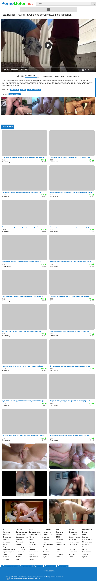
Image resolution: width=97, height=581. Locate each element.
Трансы (85, 554)
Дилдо (84, 534)
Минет (18, 544)
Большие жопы (21, 532)
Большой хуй (47, 532)
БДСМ (71, 529)
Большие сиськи (35, 532)
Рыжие (84, 549)
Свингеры (46, 552)
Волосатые (7, 534)
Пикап (71, 547)
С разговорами (8, 552)
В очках (85, 532)
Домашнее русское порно (26, 537)
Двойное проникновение (52, 534)
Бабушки (59, 529)
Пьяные (32, 549)
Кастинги (45, 539)
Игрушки (6, 539)
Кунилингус (46, 542)
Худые (44, 557)
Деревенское (74, 534)
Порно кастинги (9, 549)
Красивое (6, 542)
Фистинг (19, 557)
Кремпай (19, 542)
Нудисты (32, 547)
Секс (57, 552)
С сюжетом (20, 552)
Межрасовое (87, 542)
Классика (59, 539)
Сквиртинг (73, 552)
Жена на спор (62, 566)
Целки (58, 557)
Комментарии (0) (73, 76)
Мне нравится (18, 76)
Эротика (32, 559)
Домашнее (7, 537)
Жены (31, 537)
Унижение (6, 557)
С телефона (34, 552)
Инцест (32, 539)
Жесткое (45, 537)
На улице (14, 89)
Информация (47, 76)
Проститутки (20, 549)
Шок (17, 559)
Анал (31, 529)
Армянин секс (50, 566)
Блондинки (7, 532)
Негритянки (7, 547)
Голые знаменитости (24, 534)
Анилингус (46, 529)
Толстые (72, 554)
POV (4, 529)
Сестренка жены (25, 566)
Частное (72, 557)
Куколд (31, 542)
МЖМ (5, 544)
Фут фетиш (33, 557)
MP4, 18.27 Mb (14, 94)
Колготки (72, 539)
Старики (32, 554)
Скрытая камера (88, 552)
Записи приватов (34, 89)
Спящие (19, 554)
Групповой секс (35, 534)
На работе (73, 544)
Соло (5, 554)
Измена (19, 539)
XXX (40, 578)
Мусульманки (47, 544)
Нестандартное (22, 547)
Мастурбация (74, 542)
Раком (23, 89)
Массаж (59, 542)
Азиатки (19, 529)
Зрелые (85, 537)
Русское (72, 549)
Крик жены (38, 566)
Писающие (86, 547)
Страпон (45, 554)
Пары (58, 547)
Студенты (59, 554)
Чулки (84, 557)
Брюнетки (59, 532)
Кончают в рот (87, 539)
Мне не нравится (22, 76)
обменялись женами (9, 566)
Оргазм (45, 547)
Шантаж (6, 559)
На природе (60, 544)
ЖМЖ (58, 537)
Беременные (87, 529)
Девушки (59, 534)
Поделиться (59, 76)
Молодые (32, 544)
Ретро (58, 549)
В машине (73, 532)
